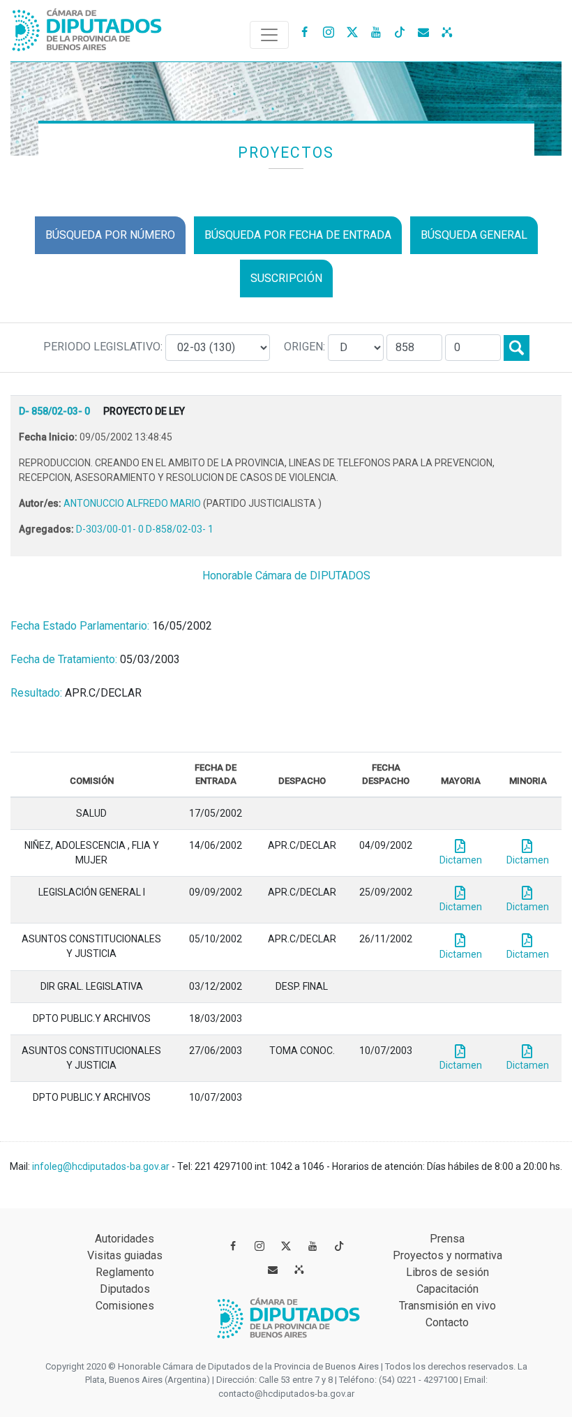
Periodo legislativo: (104, 346)
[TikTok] (400, 31)
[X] (352, 31)
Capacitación (447, 1289)
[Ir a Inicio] (87, 27)
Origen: (306, 346)
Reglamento (125, 1272)
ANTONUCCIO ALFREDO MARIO (133, 503)
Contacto (447, 1322)
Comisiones (125, 1305)
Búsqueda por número (110, 235)
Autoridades (124, 1238)
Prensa (447, 1238)
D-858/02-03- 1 (179, 529)
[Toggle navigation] (269, 35)
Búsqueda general (474, 235)
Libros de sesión (447, 1272)
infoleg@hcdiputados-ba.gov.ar (102, 1166)
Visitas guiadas (125, 1255)
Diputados (125, 1289)
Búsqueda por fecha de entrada (297, 235)
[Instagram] (329, 31)
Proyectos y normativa (447, 1255)
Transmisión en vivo (447, 1305)
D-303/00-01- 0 (111, 529)
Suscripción (286, 278)
